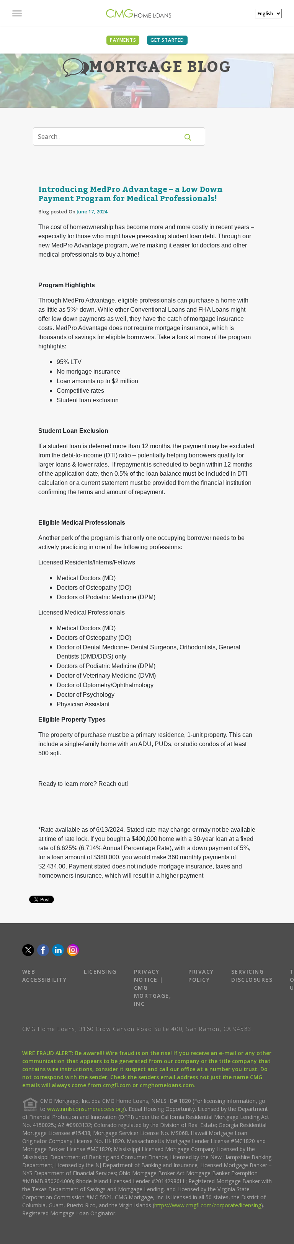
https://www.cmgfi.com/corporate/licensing (207, 1205)
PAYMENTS (123, 40)
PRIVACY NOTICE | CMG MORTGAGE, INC (153, 987)
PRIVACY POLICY (201, 975)
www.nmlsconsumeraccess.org (85, 1108)
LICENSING (100, 971)
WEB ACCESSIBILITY (44, 975)
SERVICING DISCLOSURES (252, 975)
